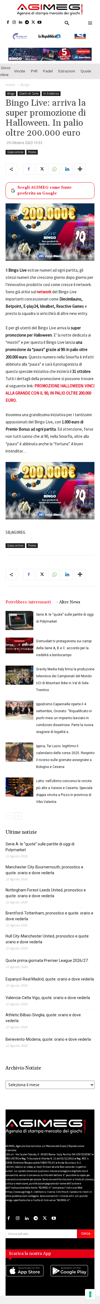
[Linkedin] (20, 22)
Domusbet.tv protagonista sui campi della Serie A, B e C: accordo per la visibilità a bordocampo (64, 654)
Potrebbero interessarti (28, 608)
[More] (80, 175)
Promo (32, 158)
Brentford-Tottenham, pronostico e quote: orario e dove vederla (49, 922)
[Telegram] (26, 22)
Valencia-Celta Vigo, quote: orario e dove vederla (48, 1003)
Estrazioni (66, 77)
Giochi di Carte (29, 99)
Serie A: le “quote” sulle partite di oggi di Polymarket (40, 853)
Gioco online (15, 158)
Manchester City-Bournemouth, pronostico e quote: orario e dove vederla (44, 876)
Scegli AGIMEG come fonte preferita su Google (45, 196)
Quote (86, 77)
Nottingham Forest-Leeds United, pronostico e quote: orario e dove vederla (46, 899)
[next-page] (17, 821)
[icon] (28, 1282)
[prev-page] (9, 821)
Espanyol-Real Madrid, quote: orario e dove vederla (50, 985)
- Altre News (68, 608)
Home (10, 90)
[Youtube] (39, 22)
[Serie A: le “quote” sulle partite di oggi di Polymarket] (19, 626)
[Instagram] (14, 22)
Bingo (25, 90)
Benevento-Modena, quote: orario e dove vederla (48, 1045)
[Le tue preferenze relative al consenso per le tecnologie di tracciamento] (90, 1294)
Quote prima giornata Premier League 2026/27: (47, 966)
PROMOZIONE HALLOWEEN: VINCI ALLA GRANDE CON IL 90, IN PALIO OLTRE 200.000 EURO (50, 399)
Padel (48, 77)
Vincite (19, 77)
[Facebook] (8, 22)
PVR (34, 77)
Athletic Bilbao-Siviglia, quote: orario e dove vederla (43, 1024)
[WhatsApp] (54, 175)
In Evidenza (51, 99)
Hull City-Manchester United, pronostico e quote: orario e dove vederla (47, 945)
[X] (33, 22)
